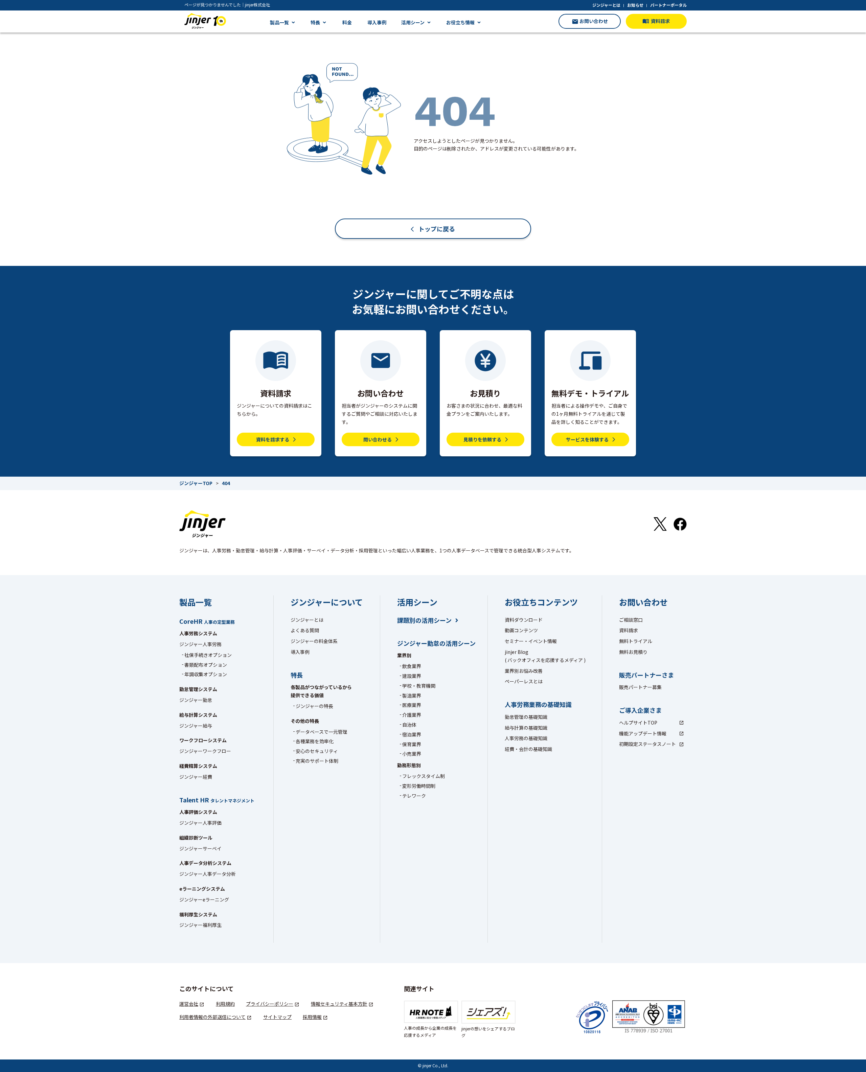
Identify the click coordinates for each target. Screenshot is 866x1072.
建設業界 (411, 675)
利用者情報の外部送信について (212, 1016)
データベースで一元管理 (321, 731)
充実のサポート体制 (317, 760)
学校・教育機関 (418, 685)
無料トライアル (635, 641)
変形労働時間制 (418, 785)
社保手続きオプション (208, 655)
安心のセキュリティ (317, 751)
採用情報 (312, 1016)
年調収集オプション (205, 674)
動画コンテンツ (521, 630)
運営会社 (188, 1003)
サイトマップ (277, 1016)
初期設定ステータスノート (647, 743)
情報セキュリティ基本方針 (339, 1003)
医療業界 (411, 705)
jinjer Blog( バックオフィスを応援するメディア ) (545, 655)
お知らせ (635, 5)
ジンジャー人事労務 (200, 644)
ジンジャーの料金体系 (314, 641)
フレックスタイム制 (423, 776)
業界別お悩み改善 (524, 670)
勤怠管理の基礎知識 (526, 716)
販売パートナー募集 (640, 687)
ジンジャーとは (606, 5)
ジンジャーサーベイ (200, 848)
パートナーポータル (668, 5)
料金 (347, 22)
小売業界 (411, 753)
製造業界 (411, 695)
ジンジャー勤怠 (195, 700)
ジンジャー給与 (195, 725)
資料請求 (628, 630)
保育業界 (411, 744)
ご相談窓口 (631, 619)
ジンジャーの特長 (314, 706)
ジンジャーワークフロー (205, 751)
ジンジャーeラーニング (204, 899)
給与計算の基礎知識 (526, 727)
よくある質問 (305, 630)
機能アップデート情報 (642, 733)
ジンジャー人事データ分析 (207, 873)
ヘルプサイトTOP (638, 722)
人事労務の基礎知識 (526, 738)
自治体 (409, 724)
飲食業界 (411, 666)
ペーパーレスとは (524, 681)
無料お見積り (633, 651)
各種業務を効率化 (315, 741)
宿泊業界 (411, 734)
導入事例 (376, 22)
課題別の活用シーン (424, 620)
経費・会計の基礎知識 (528, 749)
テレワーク (414, 795)
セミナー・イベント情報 (531, 641)
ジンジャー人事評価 (200, 822)
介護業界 (411, 714)
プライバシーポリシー (269, 1003)
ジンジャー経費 (195, 776)
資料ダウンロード (524, 619)
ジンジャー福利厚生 (200, 924)
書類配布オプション (205, 664)
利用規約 (225, 1003)
